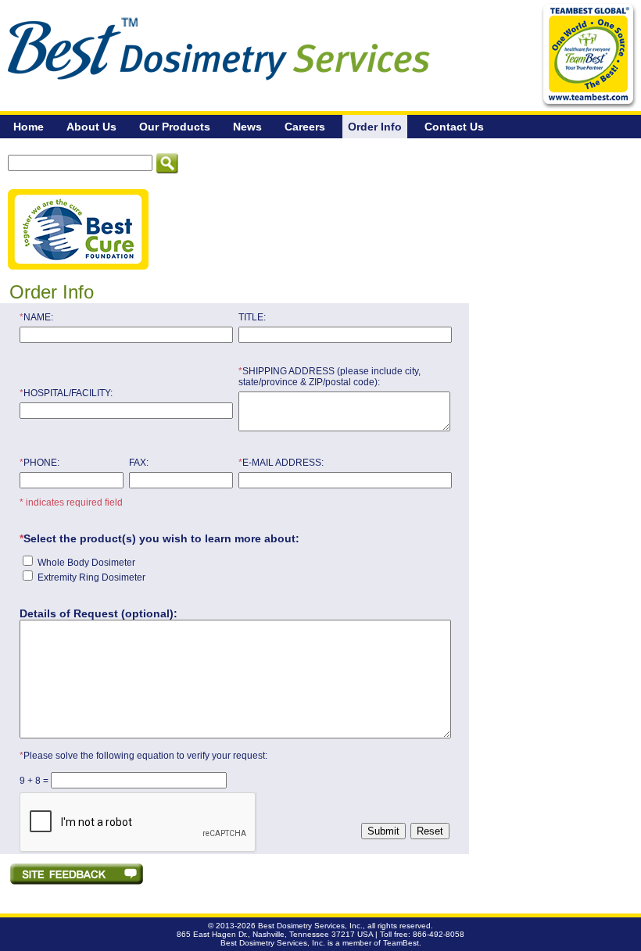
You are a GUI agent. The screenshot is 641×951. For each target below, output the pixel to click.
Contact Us (454, 126)
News (247, 126)
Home (28, 126)
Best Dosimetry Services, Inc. (310, 925)
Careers (305, 126)
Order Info (375, 126)
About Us (91, 126)
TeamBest (401, 942)
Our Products (174, 126)
